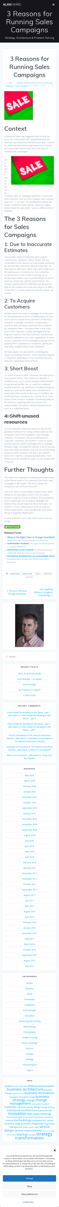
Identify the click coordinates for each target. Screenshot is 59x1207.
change (30, 1100)
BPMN (30, 1086)
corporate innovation (40, 1104)
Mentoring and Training (29, 1021)
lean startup (42, 1114)
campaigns (14, 574)
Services (29, 1048)
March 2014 (29, 944)
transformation (29, 1137)
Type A (29, 1070)
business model (18, 1093)
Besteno (30, 988)
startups (32, 1135)
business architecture (25, 1089)
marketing (27, 574)
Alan (12, 4)
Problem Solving (29, 1037)
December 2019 (29, 797)
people (50, 1120)
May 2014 (29, 938)
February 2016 (29, 922)
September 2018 (29, 829)
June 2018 (29, 846)
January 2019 (29, 813)
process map (12, 1123)
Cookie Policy (28, 1202)
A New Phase (29, 695)
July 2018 (29, 840)
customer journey (25, 1107)
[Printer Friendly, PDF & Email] (12, 526)
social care (11, 1135)
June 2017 (29, 906)
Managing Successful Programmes (29, 1117)
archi (16, 1086)
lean (30, 1114)
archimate (22, 1086)
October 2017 (29, 884)
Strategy (9, 85)
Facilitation (29, 1004)
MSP (45, 1120)
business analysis (44, 1086)
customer (10, 1107)
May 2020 (29, 775)
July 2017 (29, 900)
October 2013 (29, 949)
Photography (29, 1032)
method (9, 1120)
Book (29, 994)
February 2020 (29, 786)
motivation (37, 1120)
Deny (29, 1186)
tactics (29, 577)
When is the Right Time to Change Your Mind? (31, 537)
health (49, 1110)
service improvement (28, 1130)
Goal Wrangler (29, 684)
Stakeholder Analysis (18, 543)
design (37, 1107)
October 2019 (29, 802)
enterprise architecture (22, 1110)
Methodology (30, 82)
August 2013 (29, 960)
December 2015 (29, 933)
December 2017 (29, 873)
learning (9, 1117)
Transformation (21, 85)
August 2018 (29, 835)
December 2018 (29, 819)
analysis (9, 1086)
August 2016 (29, 911)
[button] (54, 1150)
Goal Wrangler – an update (29, 679)
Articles (20, 82)
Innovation (30, 1015)
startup (22, 1134)
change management (28, 1102)
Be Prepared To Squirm (29, 690)
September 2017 (29, 889)
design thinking (48, 1107)
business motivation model (22, 1097)
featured (42, 1110)
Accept (29, 1178)
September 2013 (29, 955)
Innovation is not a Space (20, 549)
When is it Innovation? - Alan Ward (23, 755)
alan (10, 82)
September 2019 (29, 808)
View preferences (29, 1194)
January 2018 (29, 868)
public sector (28, 1127)
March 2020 (29, 780)
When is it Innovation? (41, 749)
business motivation (39, 1093)
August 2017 (29, 895)
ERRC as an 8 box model (29, 673)
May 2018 (29, 851)
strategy (48, 574)
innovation (17, 1113)
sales (38, 574)
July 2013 (29, 966)
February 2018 (29, 862)
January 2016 (29, 927)
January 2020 (29, 791)
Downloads (29, 999)
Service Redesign (45, 82)
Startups (29, 1053)
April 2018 (29, 857)
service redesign (49, 1131)
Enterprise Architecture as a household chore (30, 556)
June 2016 (29, 917)
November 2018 (29, 824)
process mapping (32, 1123)
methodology (23, 1120)
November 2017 (29, 878)
